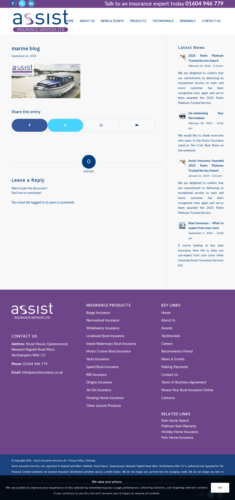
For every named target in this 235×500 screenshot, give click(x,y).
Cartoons (168, 398)
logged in (38, 202)
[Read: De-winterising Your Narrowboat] (182, 116)
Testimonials (170, 336)
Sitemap (90, 460)
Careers (167, 344)
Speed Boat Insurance (102, 367)
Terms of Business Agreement (183, 382)
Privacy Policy (76, 460)
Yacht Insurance (97, 359)
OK (220, 487)
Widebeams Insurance (102, 328)
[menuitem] (69, 21)
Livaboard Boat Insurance (105, 336)
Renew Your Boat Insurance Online (187, 390)
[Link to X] (22, 3)
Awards (167, 328)
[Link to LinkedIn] (31, 3)
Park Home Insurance (177, 437)
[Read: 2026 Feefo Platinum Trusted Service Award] (182, 58)
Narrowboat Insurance (102, 320)
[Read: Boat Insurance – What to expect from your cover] (182, 225)
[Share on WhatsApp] (101, 125)
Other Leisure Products (103, 406)
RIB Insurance (96, 375)
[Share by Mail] (137, 125)
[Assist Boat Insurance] (40, 21)
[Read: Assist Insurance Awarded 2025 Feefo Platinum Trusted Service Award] (182, 163)
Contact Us (169, 375)
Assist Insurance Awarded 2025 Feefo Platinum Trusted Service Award (206, 165)
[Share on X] (65, 125)
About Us (168, 320)
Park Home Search (175, 420)
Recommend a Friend (177, 351)
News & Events (173, 359)
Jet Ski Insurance (98, 390)
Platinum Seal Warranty (178, 426)
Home (166, 313)
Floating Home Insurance (105, 398)
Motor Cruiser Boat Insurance (108, 351)
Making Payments (174, 367)
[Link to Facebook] (12, 3)
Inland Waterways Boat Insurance (111, 344)
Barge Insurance (98, 313)
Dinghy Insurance (99, 382)
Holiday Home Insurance (179, 432)
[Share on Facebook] (30, 125)
